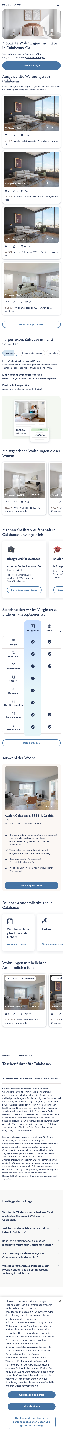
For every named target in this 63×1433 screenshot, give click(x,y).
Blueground (7, 1060)
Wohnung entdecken (31, 890)
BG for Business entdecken (24, 594)
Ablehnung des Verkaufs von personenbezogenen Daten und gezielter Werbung (31, 1421)
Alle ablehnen (31, 1406)
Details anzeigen (31, 747)
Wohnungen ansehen (17, 949)
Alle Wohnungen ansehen (31, 324)
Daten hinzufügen (31, 65)
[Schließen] (60, 1301)
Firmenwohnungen (35, 57)
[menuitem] (17, 1085)
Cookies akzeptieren (31, 1395)
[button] (58, 4)
